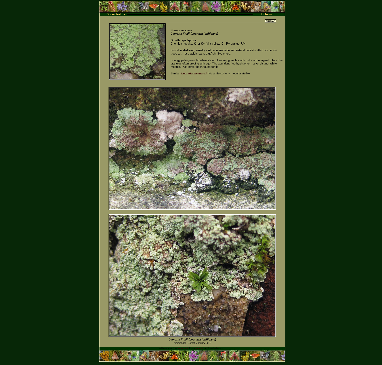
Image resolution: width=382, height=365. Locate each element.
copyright (183, 348)
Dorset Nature (116, 14)
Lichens (266, 14)
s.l (194, 73)
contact (199, 348)
